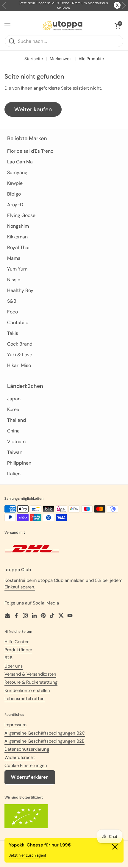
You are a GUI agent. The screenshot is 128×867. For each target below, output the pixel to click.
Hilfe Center (16, 642)
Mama (14, 258)
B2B (8, 658)
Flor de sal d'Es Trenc (30, 151)
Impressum (15, 725)
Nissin (13, 279)
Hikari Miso (19, 365)
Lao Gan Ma (20, 162)
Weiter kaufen (33, 109)
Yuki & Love (19, 355)
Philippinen (19, 463)
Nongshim (18, 226)
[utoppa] (62, 26)
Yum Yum (17, 269)
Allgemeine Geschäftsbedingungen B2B (44, 741)
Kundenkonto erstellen (27, 690)
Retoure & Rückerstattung (30, 682)
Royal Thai (18, 247)
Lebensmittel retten (24, 699)
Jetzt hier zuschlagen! (27, 855)
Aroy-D (15, 204)
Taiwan (14, 452)
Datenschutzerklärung (26, 749)
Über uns (13, 666)
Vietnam (16, 441)
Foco (12, 312)
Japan (14, 399)
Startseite (33, 58)
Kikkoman (17, 237)
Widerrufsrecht (19, 757)
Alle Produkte (91, 58)
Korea (13, 409)
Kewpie (15, 183)
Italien (14, 474)
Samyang (17, 172)
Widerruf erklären (30, 777)
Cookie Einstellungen (25, 765)
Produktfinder (18, 650)
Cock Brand (19, 344)
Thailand (16, 420)
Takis (12, 333)
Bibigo (14, 194)
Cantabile (17, 322)
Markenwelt (61, 58)
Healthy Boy (20, 290)
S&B (11, 301)
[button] (123, 5)
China (13, 431)
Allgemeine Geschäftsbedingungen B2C (44, 733)
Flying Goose (21, 215)
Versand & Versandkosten (30, 674)
